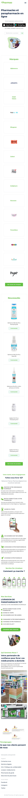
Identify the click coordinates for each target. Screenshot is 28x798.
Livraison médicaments (8, 770)
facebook (4, 782)
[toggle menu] (25, 3)
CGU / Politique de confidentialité (11, 767)
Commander (14, 328)
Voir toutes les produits (14, 463)
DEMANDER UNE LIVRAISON (10, 629)
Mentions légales (6, 764)
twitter (3, 788)
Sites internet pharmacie (8, 775)
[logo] (6, 3)
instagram (4, 785)
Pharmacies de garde (7, 773)
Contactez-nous (6, 761)
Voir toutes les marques (14, 284)
